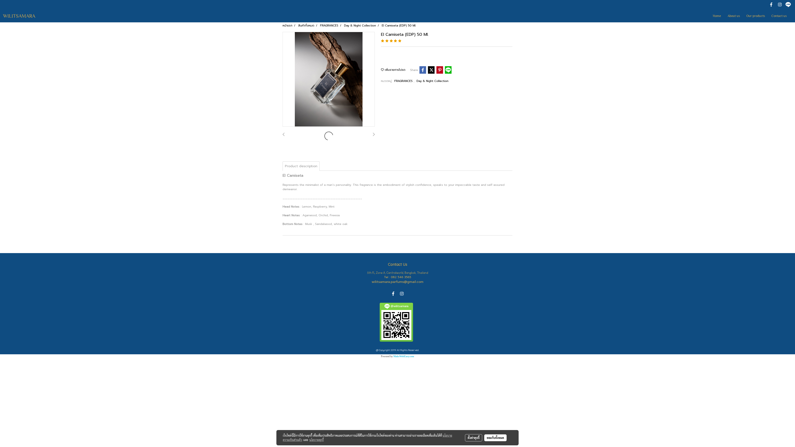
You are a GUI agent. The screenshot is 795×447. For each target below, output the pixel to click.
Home (717, 16)
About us (734, 16)
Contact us (779, 16)
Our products (755, 16)
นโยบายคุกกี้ (316, 440)
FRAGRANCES (404, 81)
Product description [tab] (301, 166)
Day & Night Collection (432, 81)
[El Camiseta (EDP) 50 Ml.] (329, 79)
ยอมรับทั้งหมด (495, 438)
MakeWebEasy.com (403, 356)
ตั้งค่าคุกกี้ (473, 438)
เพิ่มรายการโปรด (394, 70)
